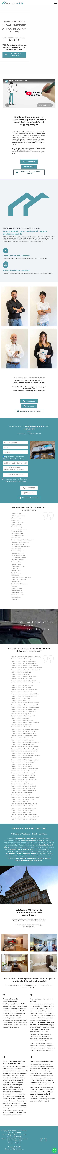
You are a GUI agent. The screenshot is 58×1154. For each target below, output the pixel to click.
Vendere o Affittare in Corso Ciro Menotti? (23, 711)
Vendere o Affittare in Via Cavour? (21, 812)
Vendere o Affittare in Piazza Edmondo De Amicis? (25, 683)
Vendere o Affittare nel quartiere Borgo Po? (23, 762)
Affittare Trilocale (16, 524)
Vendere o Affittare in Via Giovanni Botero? (23, 733)
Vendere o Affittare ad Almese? (20, 718)
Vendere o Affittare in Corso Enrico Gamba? (23, 731)
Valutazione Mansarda (17, 553)
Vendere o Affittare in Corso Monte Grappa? (24, 819)
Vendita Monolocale (17, 592)
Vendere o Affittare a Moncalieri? (20, 698)
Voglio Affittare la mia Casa (14, 459)
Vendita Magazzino (16, 588)
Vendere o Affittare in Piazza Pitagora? (22, 659)
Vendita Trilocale (16, 597)
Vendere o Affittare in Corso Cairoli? (21, 692)
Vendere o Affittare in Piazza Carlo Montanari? (24, 768)
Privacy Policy (21, 481)
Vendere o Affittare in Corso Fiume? (21, 766)
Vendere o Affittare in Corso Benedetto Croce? (24, 689)
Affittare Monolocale (17, 522)
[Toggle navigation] (55, 3)
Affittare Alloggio (16, 513)
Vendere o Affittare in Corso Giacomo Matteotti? (25, 817)
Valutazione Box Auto (17, 535)
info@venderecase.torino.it (16, 1135)
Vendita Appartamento (18, 566)
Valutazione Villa (16, 562)
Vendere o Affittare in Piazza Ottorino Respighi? (24, 749)
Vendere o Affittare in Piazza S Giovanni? (22, 727)
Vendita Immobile (16, 581)
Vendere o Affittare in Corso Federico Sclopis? (24, 663)
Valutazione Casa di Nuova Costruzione (22, 540)
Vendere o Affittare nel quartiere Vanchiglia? (24, 696)
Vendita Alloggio (16, 564)
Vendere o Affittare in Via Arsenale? (21, 757)
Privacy (11, 1143)
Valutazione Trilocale (17, 560)
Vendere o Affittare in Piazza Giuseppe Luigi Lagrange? (26, 667)
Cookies (18, 1143)
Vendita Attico (15, 568)
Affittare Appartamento (18, 516)
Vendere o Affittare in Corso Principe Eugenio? (24, 705)
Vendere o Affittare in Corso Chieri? (21, 678)
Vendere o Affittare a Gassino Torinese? (22, 740)
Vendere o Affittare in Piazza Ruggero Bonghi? (24, 815)
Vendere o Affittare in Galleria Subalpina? (23, 773)
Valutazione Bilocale (17, 533)
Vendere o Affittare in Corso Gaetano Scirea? (24, 779)
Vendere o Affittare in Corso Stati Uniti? (22, 799)
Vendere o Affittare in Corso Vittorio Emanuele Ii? (25, 707)
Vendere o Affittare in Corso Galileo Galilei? (23, 681)
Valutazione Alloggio (17, 527)
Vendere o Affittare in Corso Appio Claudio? (23, 661)
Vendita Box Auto (16, 573)
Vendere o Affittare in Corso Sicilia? (21, 687)
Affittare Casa (15, 520)
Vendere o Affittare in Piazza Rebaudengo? (23, 777)
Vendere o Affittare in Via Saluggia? (21, 672)
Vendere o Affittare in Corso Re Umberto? (23, 788)
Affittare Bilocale (16, 518)
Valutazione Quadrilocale (18, 557)
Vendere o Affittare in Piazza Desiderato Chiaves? (25, 703)
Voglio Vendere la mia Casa (14, 457)
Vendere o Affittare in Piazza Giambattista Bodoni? (25, 670)
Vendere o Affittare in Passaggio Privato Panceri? (25, 729)
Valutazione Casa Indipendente (20, 542)
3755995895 (30, 161)
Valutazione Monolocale (18, 555)
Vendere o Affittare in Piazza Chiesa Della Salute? (25, 722)
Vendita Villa (15, 599)
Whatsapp (30, 166)
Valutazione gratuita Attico (30, 411)
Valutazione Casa (16, 538)
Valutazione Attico (16, 531)
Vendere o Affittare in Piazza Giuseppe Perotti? (24, 751)
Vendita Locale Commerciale (19, 584)
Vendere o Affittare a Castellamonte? (21, 793)
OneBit (18, 1147)
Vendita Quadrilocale (17, 595)
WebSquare (19, 1149)
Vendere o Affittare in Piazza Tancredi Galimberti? (25, 797)
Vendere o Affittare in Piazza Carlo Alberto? (23, 786)
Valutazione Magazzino (17, 551)
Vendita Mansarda (16, 590)
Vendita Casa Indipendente (19, 579)
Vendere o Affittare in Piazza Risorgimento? (23, 775)
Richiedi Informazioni (30, 498)
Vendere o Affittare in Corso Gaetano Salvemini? (25, 746)
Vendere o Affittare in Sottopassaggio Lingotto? (24, 760)
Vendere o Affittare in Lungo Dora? (21, 714)
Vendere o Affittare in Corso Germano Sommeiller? (25, 755)
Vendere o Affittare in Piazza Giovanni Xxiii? (23, 808)
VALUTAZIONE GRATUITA (15, 54)
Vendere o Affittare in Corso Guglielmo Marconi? (25, 709)
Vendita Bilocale (16, 571)
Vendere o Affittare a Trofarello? (20, 674)
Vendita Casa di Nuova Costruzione (21, 577)
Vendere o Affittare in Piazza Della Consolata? (24, 804)
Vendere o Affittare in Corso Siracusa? (22, 784)
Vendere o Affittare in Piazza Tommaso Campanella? (26, 657)
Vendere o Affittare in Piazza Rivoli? (21, 700)
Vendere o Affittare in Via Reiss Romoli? (22, 744)
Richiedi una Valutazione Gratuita (30, 172)
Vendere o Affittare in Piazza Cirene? (21, 725)
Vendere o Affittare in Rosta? (19, 801)
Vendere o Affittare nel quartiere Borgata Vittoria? (25, 742)
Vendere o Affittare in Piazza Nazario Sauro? (23, 771)
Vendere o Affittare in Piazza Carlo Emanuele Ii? (24, 665)
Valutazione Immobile (17, 544)
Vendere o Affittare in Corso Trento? (21, 764)
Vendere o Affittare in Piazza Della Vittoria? (23, 790)
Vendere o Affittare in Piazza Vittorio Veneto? (24, 676)
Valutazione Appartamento (19, 529)
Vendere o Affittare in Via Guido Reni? (22, 720)
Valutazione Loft (16, 549)
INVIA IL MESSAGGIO (15, 475)
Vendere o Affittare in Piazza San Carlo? (22, 810)
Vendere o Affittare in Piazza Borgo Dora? (23, 716)
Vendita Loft (14, 586)
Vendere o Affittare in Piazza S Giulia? (22, 806)
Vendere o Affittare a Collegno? (20, 782)
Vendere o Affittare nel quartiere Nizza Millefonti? (25, 694)
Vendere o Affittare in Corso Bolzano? (22, 738)
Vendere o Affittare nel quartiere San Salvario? (24, 735)
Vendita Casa (15, 575)
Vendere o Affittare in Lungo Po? (20, 795)
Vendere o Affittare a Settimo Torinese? (22, 753)
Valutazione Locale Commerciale (20, 546)
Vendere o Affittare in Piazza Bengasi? (22, 685)
